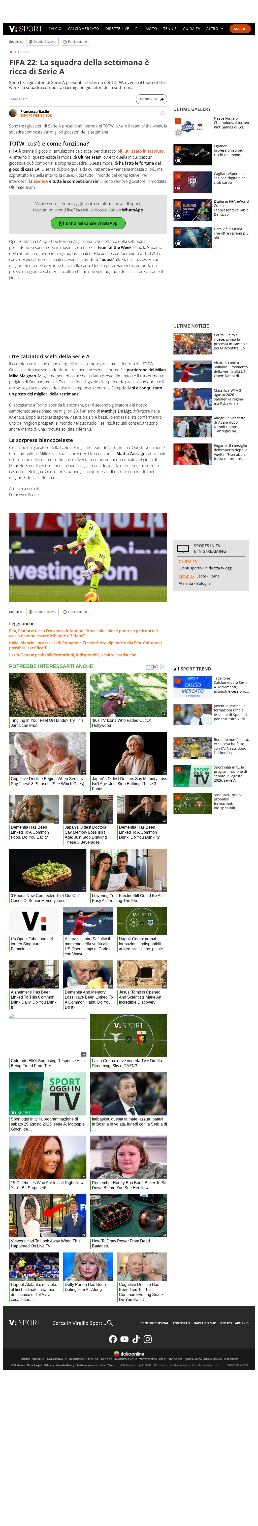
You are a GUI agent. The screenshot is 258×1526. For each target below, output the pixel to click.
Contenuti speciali (155, 1323)
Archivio (242, 1323)
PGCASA (106, 1359)
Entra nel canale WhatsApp (91, 223)
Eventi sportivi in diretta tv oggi (206, 567)
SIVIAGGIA (175, 1359)
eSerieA (41, 181)
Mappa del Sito (205, 1323)
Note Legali (34, 1365)
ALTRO (212, 28)
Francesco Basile (34, 111)
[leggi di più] (162, 113)
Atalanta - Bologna (195, 583)
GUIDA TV (191, 28)
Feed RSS (226, 1323)
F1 (137, 28)
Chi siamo (18, 1365)
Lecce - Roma (208, 575)
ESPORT (23, 52)
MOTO (151, 28)
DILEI (162, 1359)
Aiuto (111, 1365)
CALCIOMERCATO (83, 28)
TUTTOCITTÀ (148, 1359)
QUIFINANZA (193, 1359)
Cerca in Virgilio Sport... (79, 1323)
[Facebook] (113, 1342)
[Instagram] (148, 1342)
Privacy (49, 1365)
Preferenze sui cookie (91, 1365)
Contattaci (181, 1323)
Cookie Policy (65, 1365)
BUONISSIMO (213, 1359)
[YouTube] (124, 1342)
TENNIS (170, 28)
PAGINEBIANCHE (125, 1359)
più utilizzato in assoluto (140, 151)
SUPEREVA (231, 1359)
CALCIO (55, 28)
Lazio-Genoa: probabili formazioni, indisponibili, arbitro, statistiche (72, 655)
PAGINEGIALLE (57, 1359)
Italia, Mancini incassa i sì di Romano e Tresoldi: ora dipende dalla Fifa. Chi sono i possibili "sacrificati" (85, 645)
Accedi (240, 29)
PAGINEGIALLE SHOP (84, 1359)
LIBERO (25, 1359)
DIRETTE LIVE (117, 28)
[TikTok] (136, 1342)
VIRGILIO (38, 1359)
